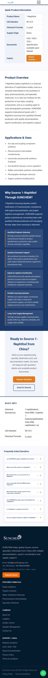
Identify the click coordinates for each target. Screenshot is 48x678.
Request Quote (11, 575)
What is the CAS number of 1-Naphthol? (21, 467)
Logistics (6, 619)
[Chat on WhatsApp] (43, 673)
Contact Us (6, 631)
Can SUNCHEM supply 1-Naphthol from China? (22, 459)
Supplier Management (11, 627)
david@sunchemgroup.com (17, 563)
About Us (6, 615)
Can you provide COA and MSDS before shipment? (22, 483)
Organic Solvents (9, 591)
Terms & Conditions (10, 659)
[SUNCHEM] (12, 537)
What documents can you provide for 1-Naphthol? (22, 475)
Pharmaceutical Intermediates (14, 599)
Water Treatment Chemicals (13, 595)
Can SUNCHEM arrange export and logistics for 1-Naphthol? (22, 500)
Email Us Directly (24, 387)
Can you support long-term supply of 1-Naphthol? (22, 517)
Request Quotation (24, 379)
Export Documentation (11, 651)
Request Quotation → (32, 58)
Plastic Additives (9, 587)
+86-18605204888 (22, 566)
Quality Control (8, 623)
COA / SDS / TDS (9, 647)
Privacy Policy (8, 655)
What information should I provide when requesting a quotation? (22, 492)
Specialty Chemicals (10, 603)
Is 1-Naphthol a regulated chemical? (21, 509)
